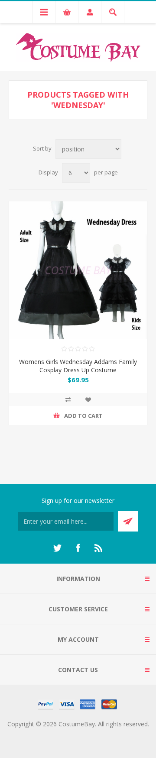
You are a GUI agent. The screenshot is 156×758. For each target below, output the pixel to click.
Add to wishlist (87, 399)
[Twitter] (57, 548)
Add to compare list (68, 399)
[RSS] (99, 548)
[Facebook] (78, 548)
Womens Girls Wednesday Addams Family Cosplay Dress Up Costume (78, 366)
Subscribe (128, 521)
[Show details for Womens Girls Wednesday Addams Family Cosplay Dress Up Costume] (78, 270)
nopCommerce (96, 734)
